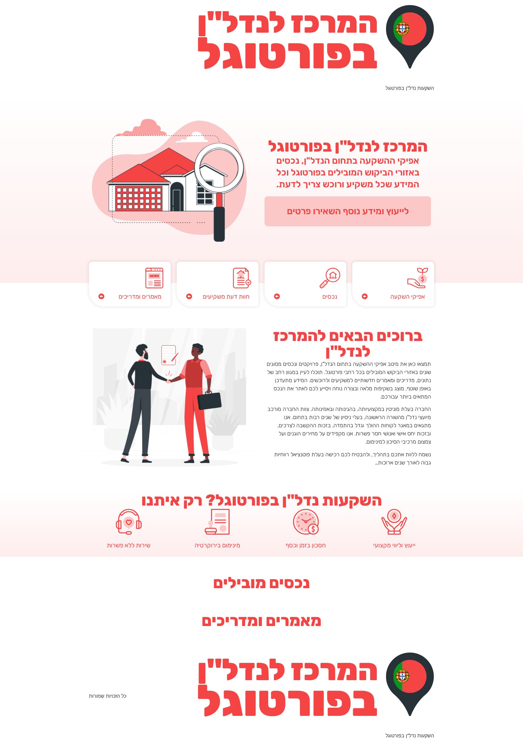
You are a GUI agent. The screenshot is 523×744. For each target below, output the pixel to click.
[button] (393, 296)
